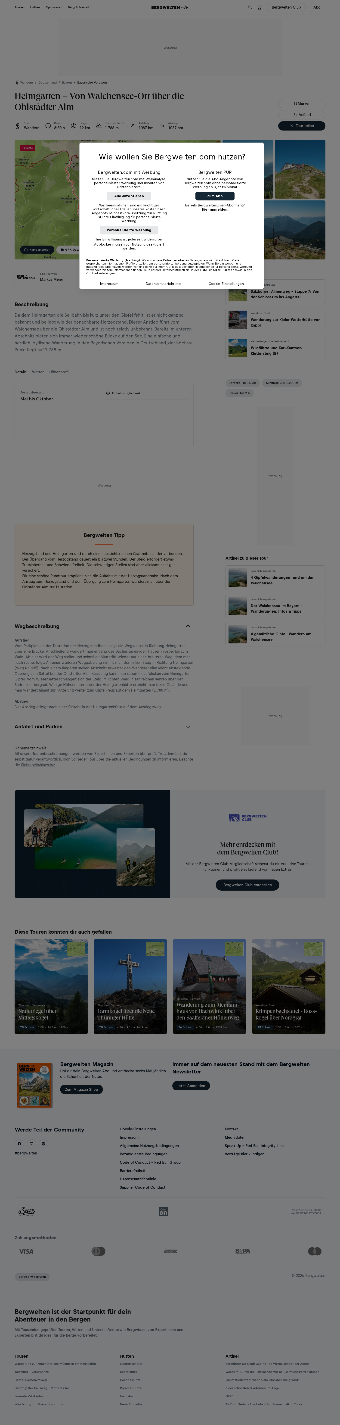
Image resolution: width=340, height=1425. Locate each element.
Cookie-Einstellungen (226, 284)
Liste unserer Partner (217, 270)
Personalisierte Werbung (129, 230)
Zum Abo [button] (215, 196)
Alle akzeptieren (129, 196)
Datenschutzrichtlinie (163, 284)
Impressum (109, 284)
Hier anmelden (214, 209)
